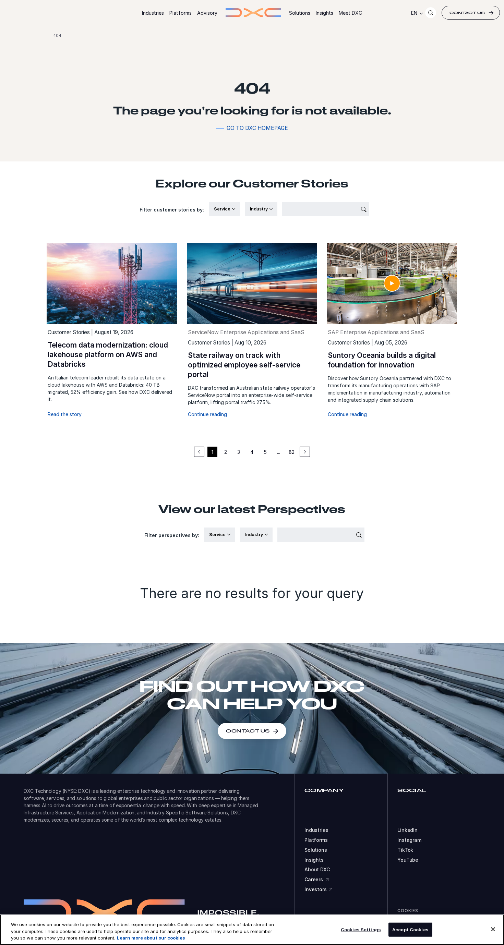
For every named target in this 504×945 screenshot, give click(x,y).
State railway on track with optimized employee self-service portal (244, 365)
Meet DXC (350, 13)
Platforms (180, 13)
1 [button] (212, 452)
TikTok (405, 850)
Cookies (407, 910)
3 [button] (238, 452)
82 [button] (292, 452)
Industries (153, 13)
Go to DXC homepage (257, 128)
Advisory (207, 13)
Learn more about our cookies (151, 938)
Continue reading (207, 414)
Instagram (409, 840)
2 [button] (225, 452)
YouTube (407, 860)
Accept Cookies (410, 929)
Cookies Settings (361, 929)
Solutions (299, 13)
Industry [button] (259, 208)
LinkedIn (407, 830)
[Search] (430, 12)
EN (414, 13)
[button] (305, 452)
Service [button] (222, 208)
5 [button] (265, 452)
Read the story (65, 414)
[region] (252, 929)
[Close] (493, 929)
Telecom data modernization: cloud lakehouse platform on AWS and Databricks (108, 354)
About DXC (317, 869)
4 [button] (251, 452)
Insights (324, 13)
